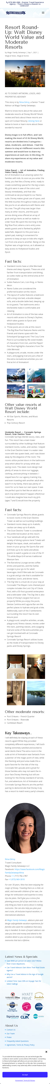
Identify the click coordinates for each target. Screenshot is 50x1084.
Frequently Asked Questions (18, 1041)
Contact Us (11, 1030)
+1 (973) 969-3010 (16, 879)
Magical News (10, 56)
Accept (25, 1074)
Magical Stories (23, 56)
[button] (46, 1052)
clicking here (33, 121)
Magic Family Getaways (16, 52)
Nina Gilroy (24, 102)
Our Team (11, 1033)
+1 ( (13, 876)
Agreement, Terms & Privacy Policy (20, 1045)
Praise (9, 1037)
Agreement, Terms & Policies (25, 1080)
